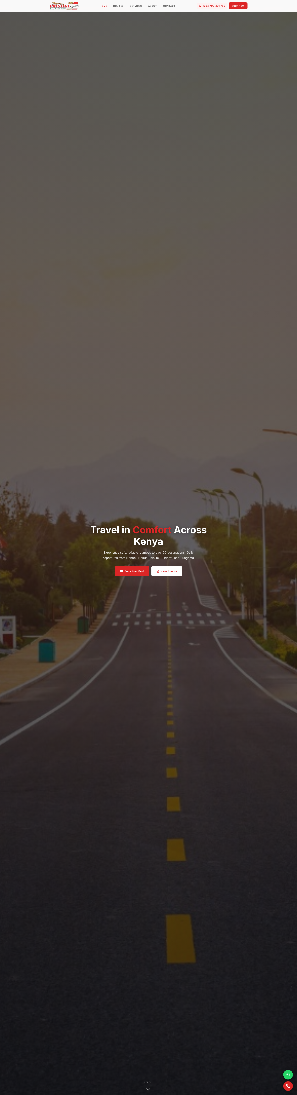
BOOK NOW (238, 5)
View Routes (169, 571)
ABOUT (152, 5)
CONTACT (169, 5)
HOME (103, 5)
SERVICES (136, 5)
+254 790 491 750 (213, 5)
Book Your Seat (134, 571)
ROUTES (118, 5)
